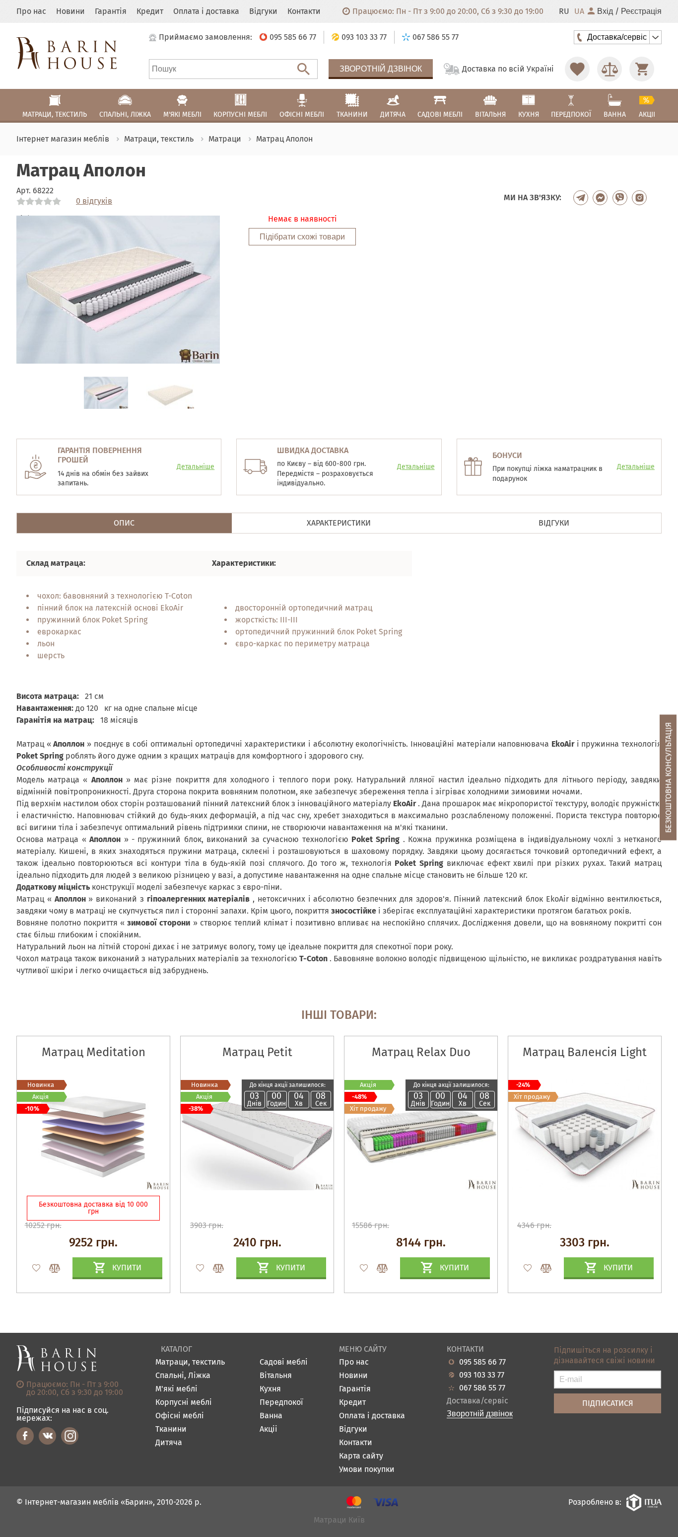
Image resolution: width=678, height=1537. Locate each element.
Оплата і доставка (206, 11)
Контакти (304, 11)
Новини (70, 11)
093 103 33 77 (481, 1375)
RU (564, 11)
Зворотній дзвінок (380, 69)
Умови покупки (367, 1469)
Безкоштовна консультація (668, 777)
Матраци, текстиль (190, 1362)
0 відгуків (94, 201)
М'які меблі (176, 1389)
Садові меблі (284, 1362)
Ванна (271, 1416)
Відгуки (263, 11)
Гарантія (111, 11)
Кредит (149, 11)
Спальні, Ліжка (182, 1376)
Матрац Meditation (93, 1052)
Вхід (605, 11)
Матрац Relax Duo (421, 1052)
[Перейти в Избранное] (577, 69)
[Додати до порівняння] (50, 1268)
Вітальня (276, 1376)
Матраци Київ (339, 1520)
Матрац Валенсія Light (585, 1052)
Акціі (268, 1429)
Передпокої (281, 1402)
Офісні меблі (179, 1416)
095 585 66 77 (482, 1362)
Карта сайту (361, 1456)
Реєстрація (641, 11)
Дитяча (168, 1443)
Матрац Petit (257, 1052)
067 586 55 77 (482, 1388)
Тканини (171, 1429)
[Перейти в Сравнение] (609, 69)
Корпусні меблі (183, 1402)
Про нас (31, 11)
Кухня (270, 1389)
